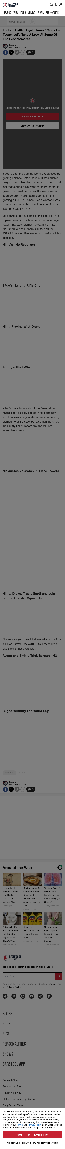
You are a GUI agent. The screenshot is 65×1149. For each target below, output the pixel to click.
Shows (31, 12)
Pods (23, 12)
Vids (15, 12)
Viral (41, 12)
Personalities (53, 12)
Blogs (7, 12)
